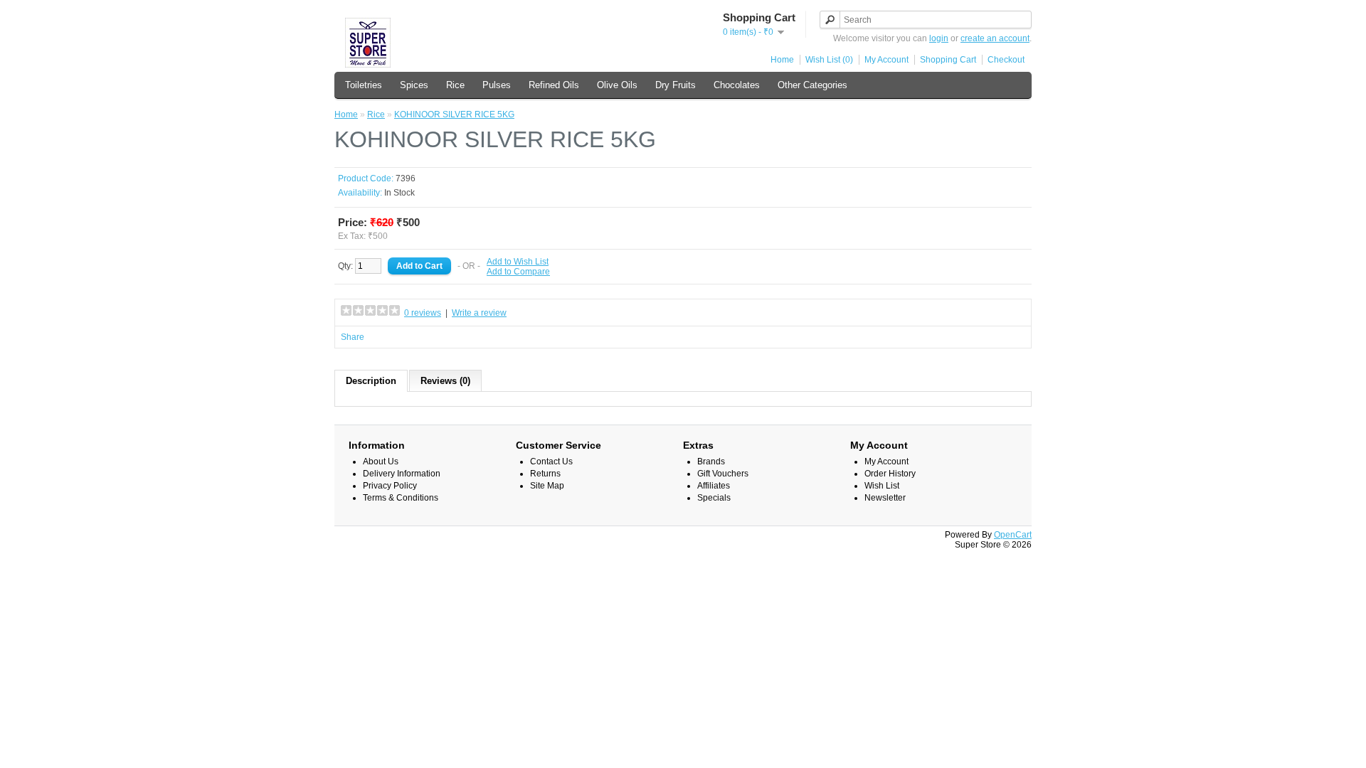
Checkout (1006, 60)
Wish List (881, 486)
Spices (414, 85)
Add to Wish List (518, 262)
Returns (545, 474)
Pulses (496, 85)
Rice (455, 85)
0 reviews (422, 313)
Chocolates (737, 85)
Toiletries (363, 85)
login (938, 38)
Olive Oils (617, 85)
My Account (886, 60)
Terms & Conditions (400, 498)
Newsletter (885, 498)
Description (371, 380)
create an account (994, 38)
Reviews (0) (445, 380)
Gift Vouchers (722, 474)
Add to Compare (518, 272)
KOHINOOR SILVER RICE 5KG (454, 114)
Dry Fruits (675, 85)
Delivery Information (401, 474)
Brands (711, 461)
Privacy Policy (390, 486)
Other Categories (812, 85)
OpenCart (1013, 535)
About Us (380, 461)
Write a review (479, 313)
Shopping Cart (948, 60)
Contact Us (551, 461)
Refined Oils (554, 85)
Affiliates (713, 486)
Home (782, 60)
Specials (714, 498)
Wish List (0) (829, 60)
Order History (890, 474)
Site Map (547, 486)
